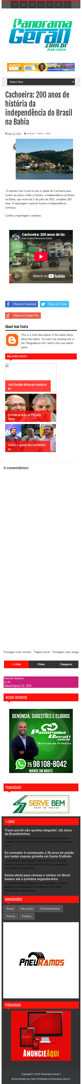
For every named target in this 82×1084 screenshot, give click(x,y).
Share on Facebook (25, 304)
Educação (27, 908)
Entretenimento (50, 908)
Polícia (11, 916)
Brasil (10, 908)
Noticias (31, 133)
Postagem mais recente (17, 652)
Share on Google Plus (26, 315)
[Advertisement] (41, 604)
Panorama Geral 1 (61, 1079)
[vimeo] (32, 5)
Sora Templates (39, 1079)
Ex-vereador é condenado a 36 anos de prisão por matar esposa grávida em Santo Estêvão (39, 854)
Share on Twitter (57, 304)
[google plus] (67, 5)
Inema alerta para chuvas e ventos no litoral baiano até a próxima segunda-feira (37, 877)
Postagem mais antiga (65, 652)
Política (40, 133)
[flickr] (41, 5)
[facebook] (15, 5)
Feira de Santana (13, 678)
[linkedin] (58, 5)
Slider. (48, 133)
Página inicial (42, 652)
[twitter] (23, 5)
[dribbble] (50, 5)
